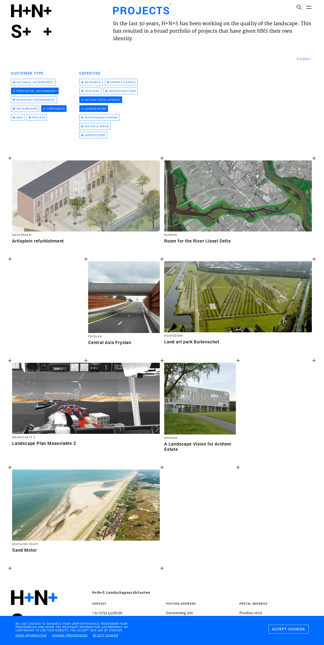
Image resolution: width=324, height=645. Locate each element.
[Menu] (308, 7)
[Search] (298, 7)
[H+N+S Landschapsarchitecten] (34, 609)
